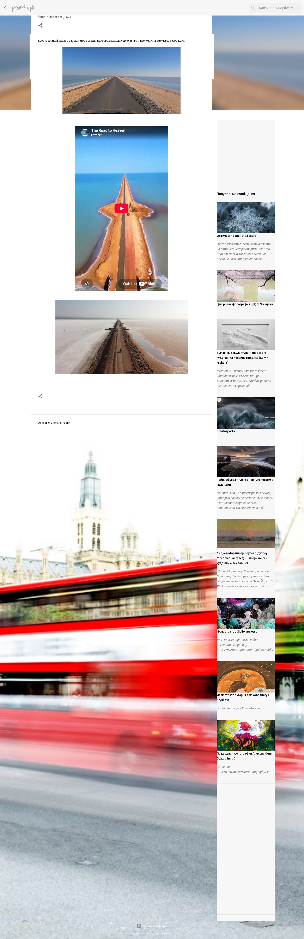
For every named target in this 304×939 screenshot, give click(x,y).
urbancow (166, 934)
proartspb (23, 7)
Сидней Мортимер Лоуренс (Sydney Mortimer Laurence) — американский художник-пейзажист (243, 558)
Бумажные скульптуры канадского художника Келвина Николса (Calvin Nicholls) (242, 357)
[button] (40, 26)
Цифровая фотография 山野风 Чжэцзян (245, 304)
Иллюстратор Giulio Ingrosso (237, 631)
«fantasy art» (226, 431)
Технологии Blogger (154, 926)
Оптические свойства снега (236, 235)
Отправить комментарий (54, 422)
